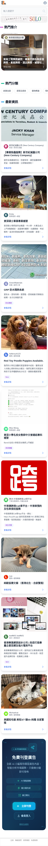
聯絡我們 (18, 840)
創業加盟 (7, 91)
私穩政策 (34, 840)
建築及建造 (21, 91)
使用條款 (26, 840)
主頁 (12, 840)
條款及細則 (24, 824)
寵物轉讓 (35, 91)
